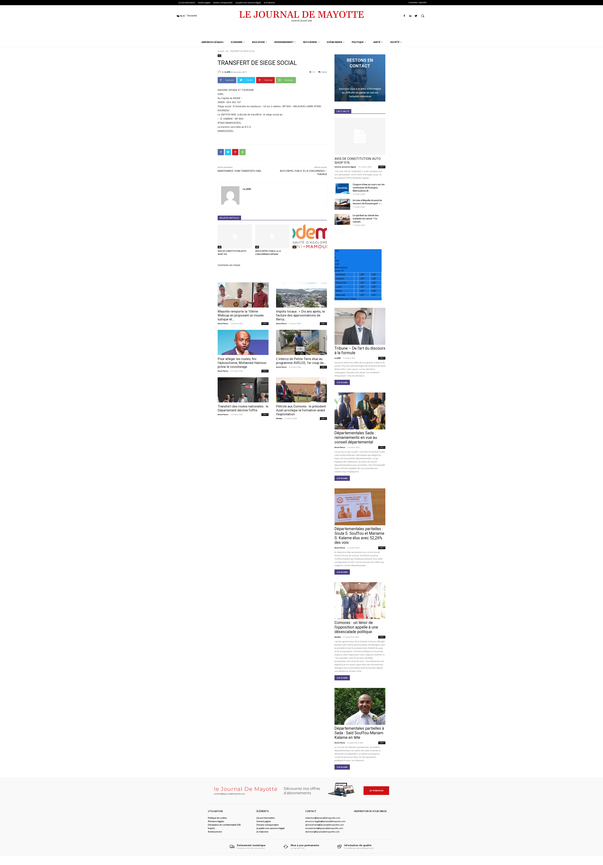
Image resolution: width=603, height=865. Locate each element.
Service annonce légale (345, 167)
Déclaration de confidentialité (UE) (224, 824)
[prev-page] (336, 231)
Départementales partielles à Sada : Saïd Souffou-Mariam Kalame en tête (359, 733)
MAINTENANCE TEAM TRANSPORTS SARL (240, 171)
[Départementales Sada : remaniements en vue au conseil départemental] (359, 411)
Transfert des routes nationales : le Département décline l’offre (243, 408)
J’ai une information (266, 817)
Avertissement (215, 831)
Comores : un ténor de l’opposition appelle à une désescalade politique (356, 627)
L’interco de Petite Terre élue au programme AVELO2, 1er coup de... (301, 361)
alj (227, 51)
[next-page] (341, 231)
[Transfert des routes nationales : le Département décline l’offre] (243, 389)
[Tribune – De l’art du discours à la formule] (359, 326)
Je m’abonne (262, 831)
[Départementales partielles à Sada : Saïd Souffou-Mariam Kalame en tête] (359, 706)
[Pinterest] (235, 152)
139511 (265, 323)
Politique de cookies (217, 817)
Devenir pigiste (264, 821)
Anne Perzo (223, 323)
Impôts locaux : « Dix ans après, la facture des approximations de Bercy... (300, 315)
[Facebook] (404, 16)
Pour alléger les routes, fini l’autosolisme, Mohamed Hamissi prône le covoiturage (242, 363)
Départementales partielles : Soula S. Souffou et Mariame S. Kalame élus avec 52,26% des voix (359, 536)
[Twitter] (416, 16)
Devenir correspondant (268, 824)
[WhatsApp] (242, 152)
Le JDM (227, 72)
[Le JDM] (220, 72)
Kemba (279, 418)
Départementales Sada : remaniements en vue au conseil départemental (355, 437)
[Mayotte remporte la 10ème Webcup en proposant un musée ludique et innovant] (243, 295)
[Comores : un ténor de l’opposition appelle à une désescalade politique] (359, 600)
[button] (422, 16)
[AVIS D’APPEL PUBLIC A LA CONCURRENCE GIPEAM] (272, 236)
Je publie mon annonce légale (271, 828)
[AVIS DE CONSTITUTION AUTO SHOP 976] (235, 236)
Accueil (221, 51)
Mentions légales (216, 821)
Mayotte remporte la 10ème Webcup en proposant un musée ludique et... (241, 315)
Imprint (211, 828)
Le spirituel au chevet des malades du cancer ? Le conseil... (366, 218)
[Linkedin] (410, 16)
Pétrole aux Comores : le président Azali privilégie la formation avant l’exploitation (301, 410)
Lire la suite (342, 382)
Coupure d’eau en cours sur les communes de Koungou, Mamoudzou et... (369, 187)
